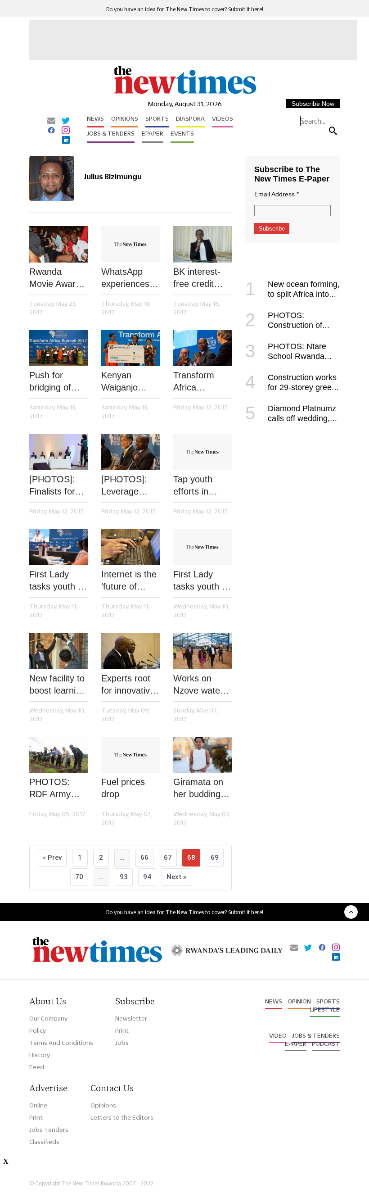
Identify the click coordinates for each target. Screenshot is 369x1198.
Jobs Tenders (48, 1129)
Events (182, 133)
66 (144, 857)
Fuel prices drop (123, 788)
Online (38, 1105)
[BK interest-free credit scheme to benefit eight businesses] (202, 244)
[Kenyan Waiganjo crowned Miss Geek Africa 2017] (130, 348)
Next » (176, 877)
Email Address (276, 194)
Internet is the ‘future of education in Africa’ (129, 581)
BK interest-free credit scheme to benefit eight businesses (197, 278)
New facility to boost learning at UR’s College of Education (57, 685)
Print (122, 1030)
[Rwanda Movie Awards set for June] (58, 244)
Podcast (326, 1043)
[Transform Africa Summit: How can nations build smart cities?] (202, 348)
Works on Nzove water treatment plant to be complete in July (198, 685)
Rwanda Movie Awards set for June (57, 278)
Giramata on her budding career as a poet (198, 788)
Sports (157, 118)
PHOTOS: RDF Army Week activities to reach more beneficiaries (54, 788)
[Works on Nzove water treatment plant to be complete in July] (202, 651)
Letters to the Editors (121, 1117)
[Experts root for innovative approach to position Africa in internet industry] (130, 651)
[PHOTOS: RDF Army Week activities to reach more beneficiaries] (58, 755)
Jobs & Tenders (111, 133)
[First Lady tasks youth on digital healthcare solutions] (58, 547)
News (95, 118)
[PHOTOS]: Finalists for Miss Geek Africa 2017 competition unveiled (52, 486)
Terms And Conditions (61, 1042)
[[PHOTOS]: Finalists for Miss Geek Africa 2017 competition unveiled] (58, 452)
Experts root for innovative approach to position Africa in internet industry (129, 685)
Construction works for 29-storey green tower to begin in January (291, 387)
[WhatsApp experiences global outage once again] (130, 244)
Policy (37, 1030)
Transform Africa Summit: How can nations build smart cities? (200, 382)
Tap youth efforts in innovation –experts (193, 486)
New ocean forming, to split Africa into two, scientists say (292, 294)
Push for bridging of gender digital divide (56, 382)
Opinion (299, 1001)
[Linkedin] (66, 140)
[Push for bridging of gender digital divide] (58, 348)
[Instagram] (66, 131)
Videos (222, 118)
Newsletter (131, 1018)
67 (168, 857)
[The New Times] (184, 93)
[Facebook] (51, 131)
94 (147, 877)
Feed (36, 1067)
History (39, 1054)
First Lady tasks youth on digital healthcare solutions (58, 581)
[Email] (51, 121)
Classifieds (44, 1141)
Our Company (48, 1018)
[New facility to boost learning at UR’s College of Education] (58, 651)
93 (124, 877)
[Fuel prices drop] (130, 755)
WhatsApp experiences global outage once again (128, 278)
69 (215, 857)
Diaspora (190, 118)
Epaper (152, 133)
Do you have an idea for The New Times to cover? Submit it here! (184, 9)
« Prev (52, 857)
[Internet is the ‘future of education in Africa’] (130, 547)
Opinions (124, 118)
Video (278, 1035)
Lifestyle (325, 1009)
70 (79, 877)
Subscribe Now (313, 103)
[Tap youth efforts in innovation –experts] (202, 452)
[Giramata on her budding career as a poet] (202, 755)
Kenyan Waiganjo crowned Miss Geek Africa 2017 (128, 382)
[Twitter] (66, 121)
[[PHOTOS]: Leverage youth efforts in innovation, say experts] (130, 452)
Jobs (122, 1042)
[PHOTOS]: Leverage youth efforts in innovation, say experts (127, 486)
